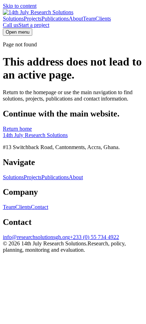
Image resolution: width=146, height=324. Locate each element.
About (76, 19)
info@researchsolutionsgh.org (36, 237)
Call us (10, 25)
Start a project (33, 25)
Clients (103, 19)
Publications (55, 19)
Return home (17, 129)
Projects (32, 19)
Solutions (13, 19)
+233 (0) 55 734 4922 (94, 237)
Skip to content (19, 6)
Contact (39, 207)
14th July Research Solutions (35, 135)
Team (89, 19)
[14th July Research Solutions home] (38, 12)
